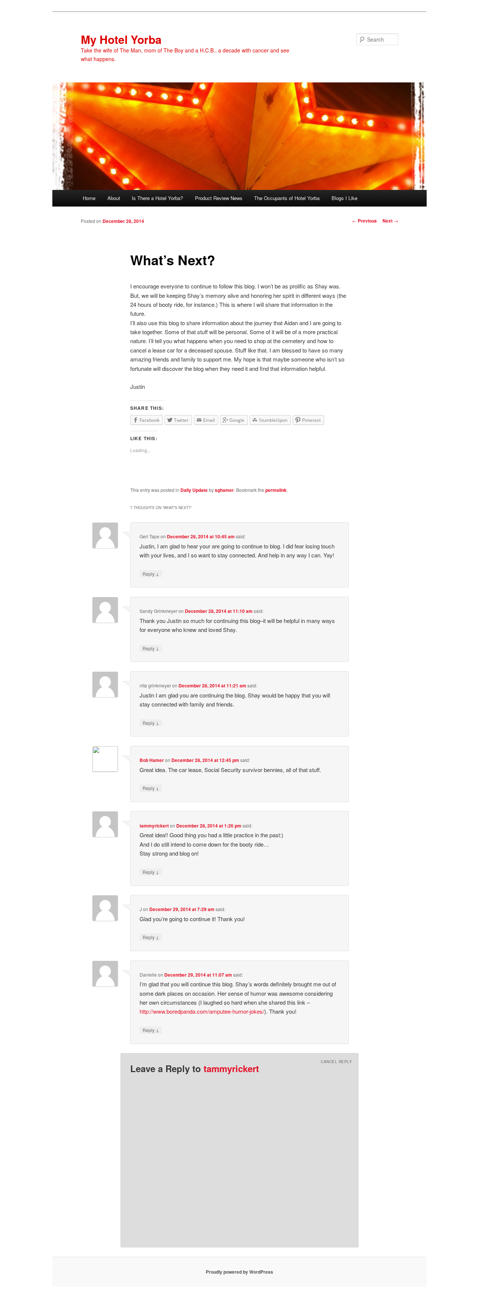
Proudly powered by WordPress (239, 1271)
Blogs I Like (344, 198)
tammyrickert (154, 825)
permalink (276, 490)
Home (89, 198)
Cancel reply (336, 1061)
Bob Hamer (152, 760)
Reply (151, 573)
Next (390, 220)
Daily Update (194, 490)
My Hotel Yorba (121, 39)
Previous (364, 220)
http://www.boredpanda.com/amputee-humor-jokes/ (202, 1011)
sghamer (224, 490)
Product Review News (218, 198)
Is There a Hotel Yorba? (157, 198)
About (113, 198)
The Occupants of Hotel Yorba (287, 198)
